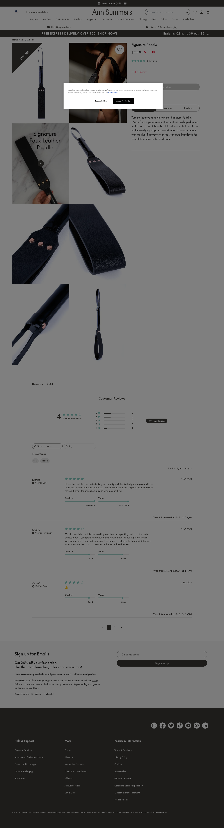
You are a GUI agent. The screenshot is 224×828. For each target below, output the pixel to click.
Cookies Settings (101, 101)
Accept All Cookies (123, 101)
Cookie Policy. (113, 93)
